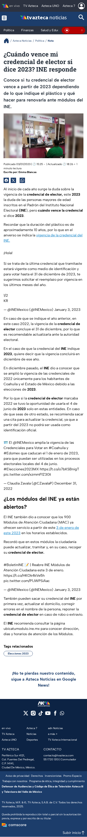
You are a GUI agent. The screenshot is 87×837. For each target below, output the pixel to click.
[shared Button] (22, 180)
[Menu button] (5, 18)
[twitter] (26, 714)
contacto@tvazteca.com (59, 755)
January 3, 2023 (67, 310)
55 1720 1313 (51, 759)
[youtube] (48, 714)
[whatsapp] (62, 714)
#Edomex (12, 453)
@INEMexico (23, 442)
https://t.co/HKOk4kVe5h (24, 575)
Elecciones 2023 (18, 653)
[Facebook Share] (6, 180)
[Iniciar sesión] (81, 6)
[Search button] (81, 18)
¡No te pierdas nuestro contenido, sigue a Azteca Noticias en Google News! (43, 679)
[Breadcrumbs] (8, 40)
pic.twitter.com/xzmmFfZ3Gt (27, 474)
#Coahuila (57, 448)
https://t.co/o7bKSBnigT (59, 469)
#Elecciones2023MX (21, 469)
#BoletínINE (14, 565)
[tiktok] (40, 714)
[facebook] (55, 714)
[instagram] (33, 714)
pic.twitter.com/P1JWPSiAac (27, 581)
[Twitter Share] (13, 180)
